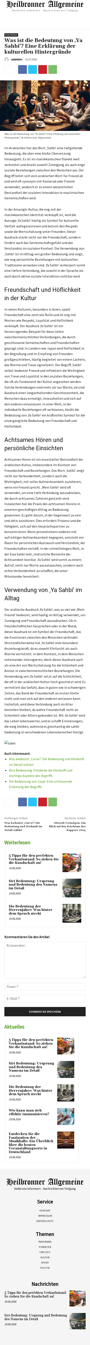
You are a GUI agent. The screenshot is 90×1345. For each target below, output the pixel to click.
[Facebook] (22, 69)
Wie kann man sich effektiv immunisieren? (29, 1112)
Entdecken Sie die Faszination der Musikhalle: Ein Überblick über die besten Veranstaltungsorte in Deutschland (31, 1143)
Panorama (11, 35)
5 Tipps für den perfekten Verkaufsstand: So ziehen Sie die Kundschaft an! (34, 859)
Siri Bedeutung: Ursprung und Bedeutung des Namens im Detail (33, 884)
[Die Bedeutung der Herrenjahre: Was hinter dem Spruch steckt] (71, 913)
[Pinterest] (42, 69)
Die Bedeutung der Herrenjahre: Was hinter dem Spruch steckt (30, 910)
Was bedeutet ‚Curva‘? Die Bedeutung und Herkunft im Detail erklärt (23, 826)
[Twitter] (32, 69)
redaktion (16, 59)
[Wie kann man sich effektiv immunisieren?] (65, 1116)
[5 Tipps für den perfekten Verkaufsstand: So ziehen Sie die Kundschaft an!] (71, 862)
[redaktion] (7, 59)
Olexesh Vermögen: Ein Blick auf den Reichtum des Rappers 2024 (67, 826)
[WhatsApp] (52, 69)
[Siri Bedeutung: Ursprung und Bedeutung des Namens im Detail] (71, 888)
